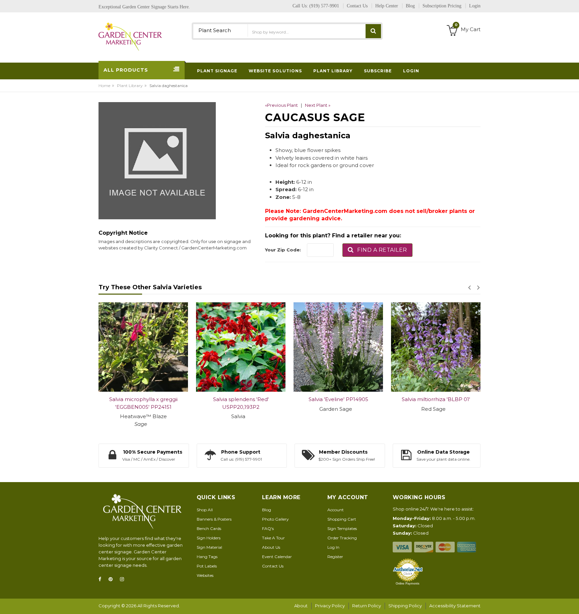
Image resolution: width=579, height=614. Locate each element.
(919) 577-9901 (324, 5)
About (301, 605)
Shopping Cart (341, 519)
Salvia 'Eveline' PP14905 (338, 399)
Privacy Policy (330, 605)
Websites (205, 575)
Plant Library (130, 85)
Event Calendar (277, 556)
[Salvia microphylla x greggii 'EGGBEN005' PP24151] (143, 347)
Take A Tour (273, 537)
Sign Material (209, 547)
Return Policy (366, 605)
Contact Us (272, 565)
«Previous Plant (281, 105)
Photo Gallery (275, 519)
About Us (271, 547)
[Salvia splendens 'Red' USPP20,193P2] (240, 347)
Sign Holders (208, 537)
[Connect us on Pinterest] (113, 579)
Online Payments (408, 583)
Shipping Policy (405, 605)
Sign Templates (342, 528)
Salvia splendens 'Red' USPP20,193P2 (241, 403)
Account (335, 509)
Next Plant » (317, 105)
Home (104, 85)
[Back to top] (572, 602)
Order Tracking (342, 537)
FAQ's (268, 528)
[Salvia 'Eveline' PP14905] (338, 347)
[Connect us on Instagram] (124, 579)
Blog (266, 509)
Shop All (205, 509)
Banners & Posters (214, 519)
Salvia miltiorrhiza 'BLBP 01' (436, 399)
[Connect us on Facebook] (102, 579)
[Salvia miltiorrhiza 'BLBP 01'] (435, 347)
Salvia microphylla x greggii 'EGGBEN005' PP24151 (143, 403)
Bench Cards (209, 528)
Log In (333, 547)
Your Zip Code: (283, 249)
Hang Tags (207, 556)
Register (335, 556)
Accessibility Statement (454, 605)
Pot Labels (207, 565)
